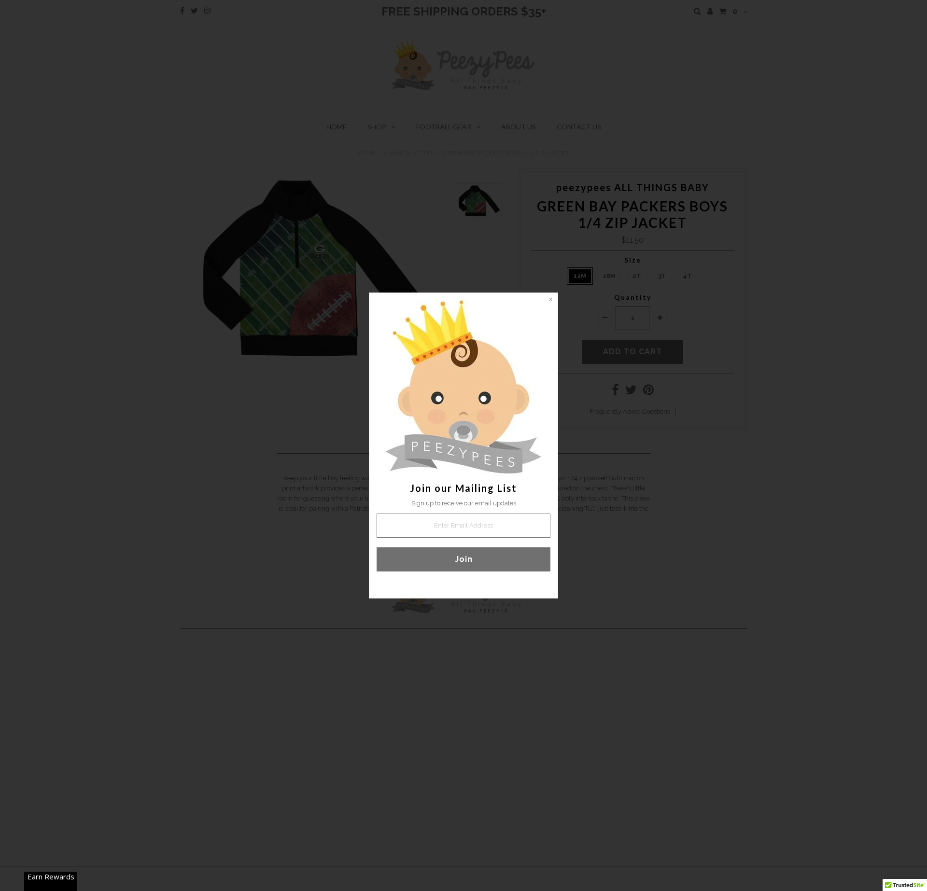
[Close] (550, 300)
